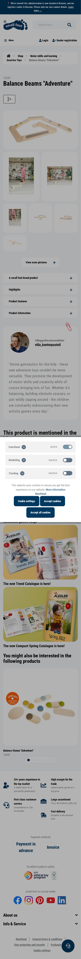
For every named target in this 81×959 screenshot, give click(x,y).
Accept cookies (52, 501)
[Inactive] (67, 460)
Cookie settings (26, 501)
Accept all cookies (40, 512)
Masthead (40, 493)
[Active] (67, 447)
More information (55, 489)
